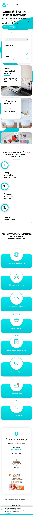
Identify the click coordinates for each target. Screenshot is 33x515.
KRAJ (6, 50)
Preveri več (7, 513)
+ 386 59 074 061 (16, 455)
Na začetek (16, 503)
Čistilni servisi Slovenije (15, 5)
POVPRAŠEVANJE (9, 27)
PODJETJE (7, 56)
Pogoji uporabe (16, 505)
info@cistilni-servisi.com (16, 449)
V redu (13, 513)
